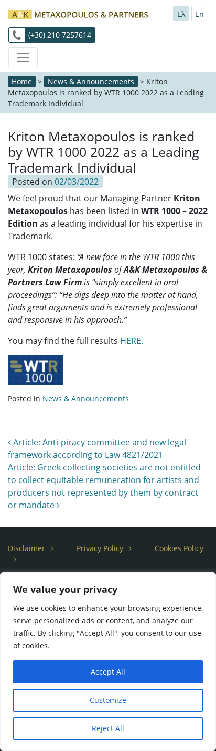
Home (22, 81)
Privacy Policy (100, 548)
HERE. (131, 340)
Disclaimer (26, 548)
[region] (108, 661)
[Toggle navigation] (23, 57)
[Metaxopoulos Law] (78, 13)
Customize (108, 700)
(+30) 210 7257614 (59, 35)
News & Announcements (91, 81)
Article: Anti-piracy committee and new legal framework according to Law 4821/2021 (97, 448)
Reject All (108, 728)
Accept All (108, 672)
